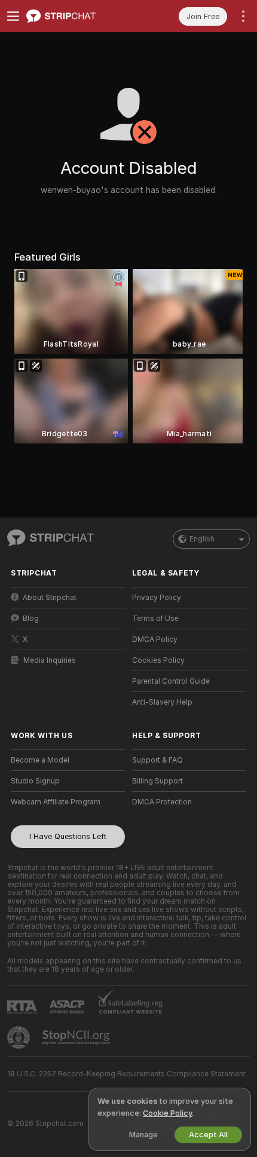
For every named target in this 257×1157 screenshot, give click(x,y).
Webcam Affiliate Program (55, 802)
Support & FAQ (157, 760)
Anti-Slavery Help (162, 702)
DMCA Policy (155, 639)
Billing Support (157, 781)
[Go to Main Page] (77, 16)
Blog (31, 618)
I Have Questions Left (67, 836)
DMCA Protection (162, 802)
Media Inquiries (49, 660)
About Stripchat (50, 597)
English (202, 539)
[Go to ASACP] (68, 1007)
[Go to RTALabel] (23, 1006)
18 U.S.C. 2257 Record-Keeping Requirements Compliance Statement (126, 1074)
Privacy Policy (156, 597)
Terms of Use (155, 618)
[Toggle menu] (13, 16)
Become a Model (40, 760)
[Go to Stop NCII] (77, 1037)
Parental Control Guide (171, 681)
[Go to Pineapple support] (19, 1037)
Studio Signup (35, 781)
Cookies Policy (158, 660)
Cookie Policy (167, 1113)
